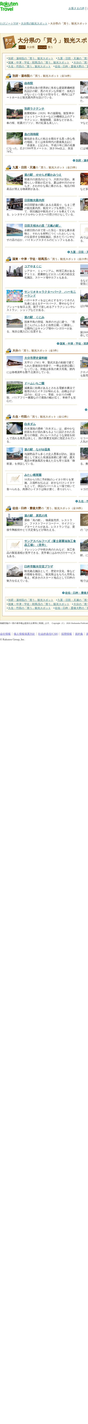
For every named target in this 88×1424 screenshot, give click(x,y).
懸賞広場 (48, 15)
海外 (31, 15)
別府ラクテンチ (34, 108)
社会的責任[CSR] (48, 633)
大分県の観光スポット (34, 23)
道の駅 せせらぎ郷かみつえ (43, 174)
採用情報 (66, 633)
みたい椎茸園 (33, 475)
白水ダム (30, 424)
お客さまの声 (77, 8)
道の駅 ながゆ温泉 (37, 449)
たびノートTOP (9, 23)
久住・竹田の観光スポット (29, 66)
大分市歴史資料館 (35, 357)
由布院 (28, 83)
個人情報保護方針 (24, 633)
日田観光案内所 (34, 200)
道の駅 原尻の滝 (35, 515)
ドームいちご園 (34, 383)
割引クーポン (64, 15)
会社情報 (5, 633)
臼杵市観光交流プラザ (38, 566)
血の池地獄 (31, 134)
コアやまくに (33, 266)
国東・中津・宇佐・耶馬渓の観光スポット (38, 62)
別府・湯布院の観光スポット (30, 58)
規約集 (79, 633)
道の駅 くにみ (34, 317)
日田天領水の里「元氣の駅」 (43, 225)
